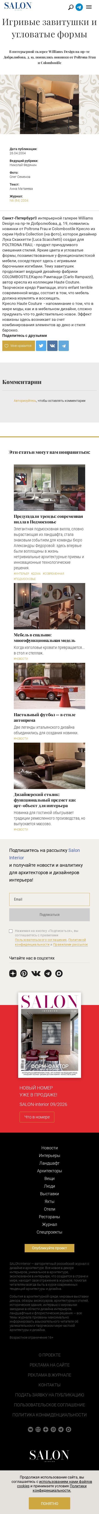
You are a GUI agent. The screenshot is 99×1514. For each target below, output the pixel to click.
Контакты (49, 1384)
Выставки (49, 1193)
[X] (41, 346)
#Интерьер (21, 573)
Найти (71, 7)
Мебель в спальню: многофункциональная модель (44, 637)
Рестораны (49, 1216)
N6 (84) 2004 (19, 200)
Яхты (50, 1201)
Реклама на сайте (50, 1365)
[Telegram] (63, 346)
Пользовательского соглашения (41, 940)
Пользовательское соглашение (49, 1404)
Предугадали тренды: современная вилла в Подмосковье (48, 519)
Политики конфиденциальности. (60, 1488)
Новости (49, 1147)
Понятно (49, 1503)
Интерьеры (49, 1155)
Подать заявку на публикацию (49, 1394)
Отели (49, 1209)
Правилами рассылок (70, 944)
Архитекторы (49, 1170)
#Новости (21, 658)
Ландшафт (49, 1163)
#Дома (36, 573)
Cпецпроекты (49, 1232)
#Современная (53, 573)
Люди (49, 1186)
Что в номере (37, 1117)
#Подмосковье (25, 579)
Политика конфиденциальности (49, 1414)
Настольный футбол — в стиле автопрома (45, 717)
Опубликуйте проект (49, 1248)
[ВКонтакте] (52, 346)
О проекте (50, 1355)
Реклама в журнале (49, 1374)
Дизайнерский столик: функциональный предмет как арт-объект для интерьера (45, 800)
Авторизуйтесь (25, 401)
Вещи (49, 1178)
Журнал (49, 1224)
